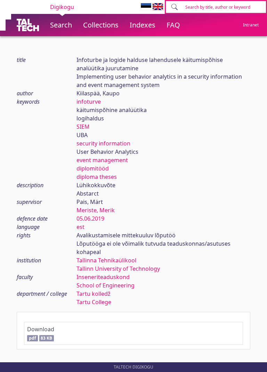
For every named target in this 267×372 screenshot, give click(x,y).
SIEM (83, 126)
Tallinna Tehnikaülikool (106, 260)
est (80, 227)
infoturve (88, 101)
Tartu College (93, 302)
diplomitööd (92, 168)
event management (102, 160)
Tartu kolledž (93, 294)
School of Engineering (105, 285)
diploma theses (96, 177)
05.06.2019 (90, 218)
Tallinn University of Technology (118, 268)
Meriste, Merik (95, 210)
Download (40, 333)
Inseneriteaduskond (103, 277)
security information (103, 143)
